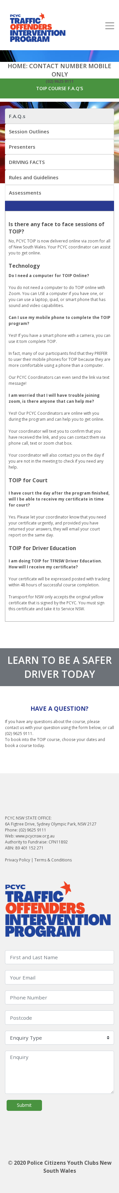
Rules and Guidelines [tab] (34, 177)
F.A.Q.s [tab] (17, 116)
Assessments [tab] (25, 192)
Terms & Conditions (53, 860)
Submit (24, 1105)
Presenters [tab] (22, 146)
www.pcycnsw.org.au (35, 836)
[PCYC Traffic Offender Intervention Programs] (37, 28)
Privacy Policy (17, 860)
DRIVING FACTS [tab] (27, 162)
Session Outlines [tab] (29, 131)
